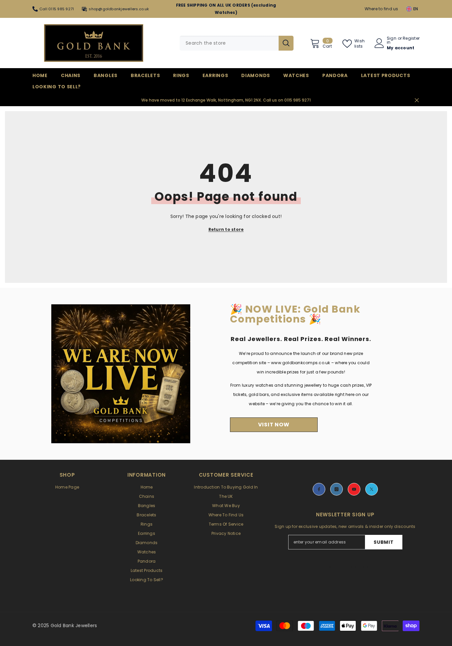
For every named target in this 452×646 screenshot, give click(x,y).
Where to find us (381, 9)
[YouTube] (354, 489)
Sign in (391, 40)
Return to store (226, 229)
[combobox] (229, 43)
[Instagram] (336, 489)
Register (411, 38)
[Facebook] (319, 489)
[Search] (237, 43)
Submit (383, 542)
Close (417, 100)
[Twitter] (371, 489)
